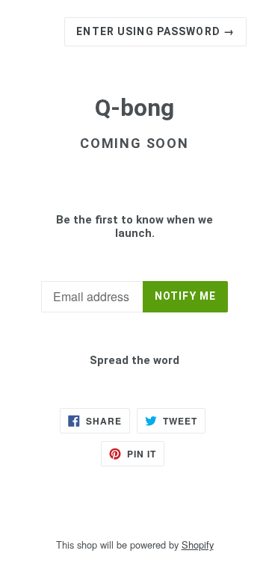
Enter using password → (155, 31)
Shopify (198, 544)
